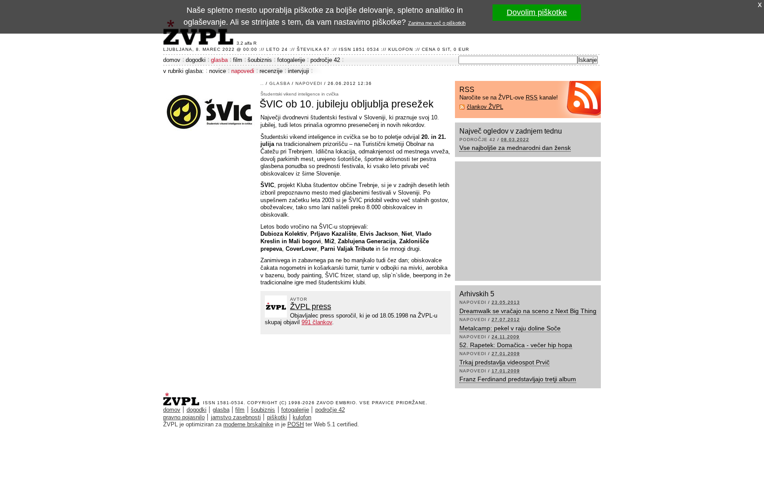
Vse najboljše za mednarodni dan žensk (515, 147)
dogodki (196, 60)
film (237, 60)
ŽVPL (183, 396)
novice (217, 71)
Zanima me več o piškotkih (437, 23)
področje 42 (325, 60)
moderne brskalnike (248, 424)
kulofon (302, 417)
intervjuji (298, 71)
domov (171, 60)
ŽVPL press (310, 306)
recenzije (271, 71)
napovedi (242, 71)
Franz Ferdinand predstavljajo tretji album (517, 379)
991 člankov (317, 322)
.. (262, 83)
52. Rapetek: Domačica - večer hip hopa (515, 344)
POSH (295, 424)
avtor (298, 299)
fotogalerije (291, 60)
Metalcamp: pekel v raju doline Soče (510, 328)
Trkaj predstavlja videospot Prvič (504, 362)
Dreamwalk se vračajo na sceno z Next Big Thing (527, 310)
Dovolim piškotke (537, 12)
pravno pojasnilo (184, 417)
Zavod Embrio (336, 402)
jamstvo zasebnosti (236, 417)
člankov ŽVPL (485, 106)
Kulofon (400, 49)
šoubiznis (260, 60)
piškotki (277, 417)
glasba (219, 60)
